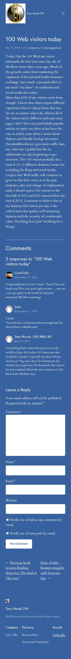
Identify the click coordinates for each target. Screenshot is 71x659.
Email (11, 481)
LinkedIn (59, 635)
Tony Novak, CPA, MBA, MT (33, 337)
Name (11, 462)
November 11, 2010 (25, 277)
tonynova (34, 48)
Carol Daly (21, 273)
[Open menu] (63, 13)
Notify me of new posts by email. (33, 533)
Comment (14, 412)
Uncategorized (52, 48)
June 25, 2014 (22, 341)
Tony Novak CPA (35, 13)
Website (11, 500)
